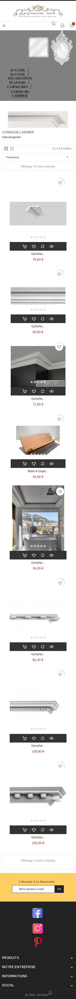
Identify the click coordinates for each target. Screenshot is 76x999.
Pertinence (38, 157)
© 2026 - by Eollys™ (38, 995)
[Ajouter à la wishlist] (34, 246)
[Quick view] (51, 246)
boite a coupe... (38, 471)
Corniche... (38, 254)
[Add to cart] (25, 246)
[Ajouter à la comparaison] (43, 246)
